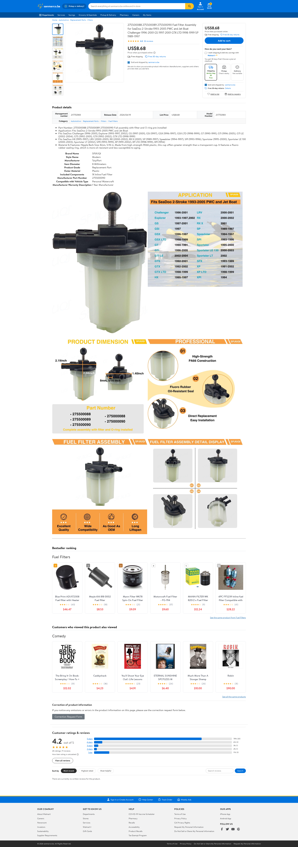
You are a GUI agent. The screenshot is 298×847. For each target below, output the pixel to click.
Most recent (68, 770)
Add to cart (224, 40)
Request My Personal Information (188, 827)
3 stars (90, 745)
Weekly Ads (186, 799)
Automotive (64, 20)
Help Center (147, 799)
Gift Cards (87, 831)
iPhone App (225, 814)
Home (54, 20)
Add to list (214, 94)
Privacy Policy (180, 818)
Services (61, 15)
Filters (90, 20)
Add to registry (234, 94)
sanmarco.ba (153, 62)
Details (228, 88)
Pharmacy (124, 15)
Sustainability (43, 831)
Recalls (132, 822)
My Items (147, 15)
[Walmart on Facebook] (222, 829)
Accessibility (134, 827)
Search (240, 770)
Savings (72, 15)
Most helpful (105, 770)
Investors (41, 827)
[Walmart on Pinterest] (238, 829)
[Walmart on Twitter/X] (227, 829)
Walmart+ (87, 827)
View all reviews (62, 760)
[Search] (189, 6)
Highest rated (87, 770)
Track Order (167, 799)
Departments (48, 15)
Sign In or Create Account (122, 799)
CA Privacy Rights (182, 822)
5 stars (90, 739)
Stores (85, 818)
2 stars (90, 749)
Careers (135, 15)
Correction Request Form (68, 716)
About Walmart (44, 814)
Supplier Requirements (47, 835)
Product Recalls (135, 831)
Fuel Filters (113, 121)
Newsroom (42, 822)
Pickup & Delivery (108, 15)
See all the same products (234, 696)
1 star (90, 752)
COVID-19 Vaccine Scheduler (142, 814)
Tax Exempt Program (138, 835)
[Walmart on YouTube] (233, 829)
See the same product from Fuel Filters (228, 617)
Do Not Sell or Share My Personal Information (194, 831)
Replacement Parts (78, 20)
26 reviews (148, 41)
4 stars (90, 742)
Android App (225, 818)
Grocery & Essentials (88, 15)
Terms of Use (180, 814)
